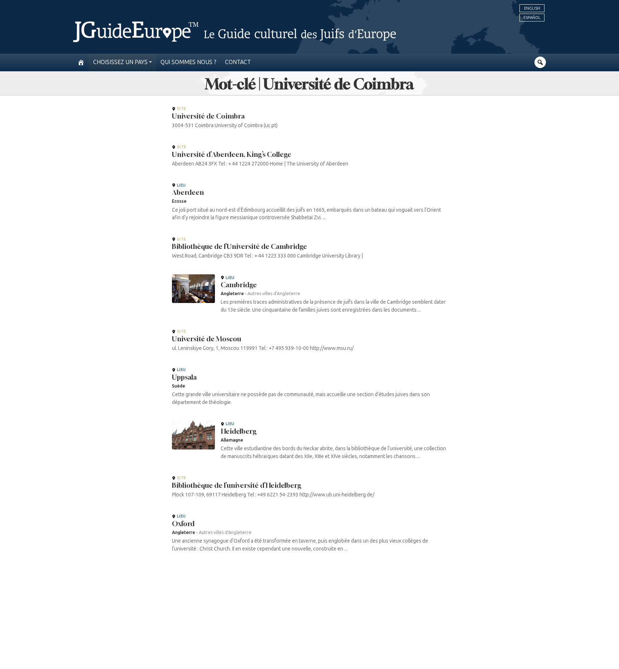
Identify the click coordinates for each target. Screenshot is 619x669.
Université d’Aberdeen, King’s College (231, 154)
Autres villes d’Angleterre (274, 293)
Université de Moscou (206, 339)
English (532, 8)
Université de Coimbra (208, 116)
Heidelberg (238, 431)
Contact (238, 62)
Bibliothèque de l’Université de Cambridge (239, 246)
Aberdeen (188, 192)
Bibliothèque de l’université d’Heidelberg (236, 485)
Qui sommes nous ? (188, 62)
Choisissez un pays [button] (120, 62)
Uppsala (184, 377)
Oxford (183, 524)
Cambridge (239, 285)
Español (532, 17)
